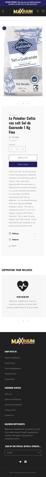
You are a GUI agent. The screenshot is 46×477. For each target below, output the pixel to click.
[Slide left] (17, 103)
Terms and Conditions (13, 405)
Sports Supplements (13, 368)
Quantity (12, 144)
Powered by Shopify (31, 472)
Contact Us (9, 415)
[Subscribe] (38, 453)
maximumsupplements (20, 472)
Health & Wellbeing (12, 358)
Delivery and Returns (13, 399)
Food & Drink (10, 363)
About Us (8, 394)
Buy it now (23, 164)
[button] (3, 11)
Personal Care (10, 374)
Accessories (9, 379)
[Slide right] (28, 103)
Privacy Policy (10, 410)
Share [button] (14, 246)
